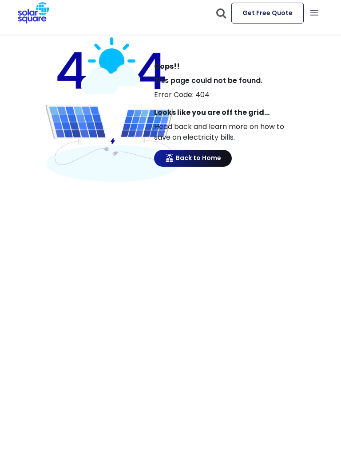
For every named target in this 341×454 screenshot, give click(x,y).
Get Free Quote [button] (267, 12)
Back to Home (197, 157)
